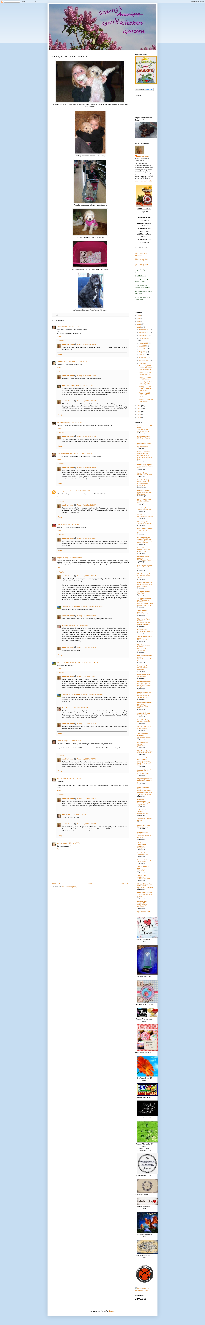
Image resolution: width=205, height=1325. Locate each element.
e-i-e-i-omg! (141, 508)
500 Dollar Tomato (143, 591)
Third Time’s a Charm (144, 560)
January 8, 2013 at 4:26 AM (77, 361)
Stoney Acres (142, 473)
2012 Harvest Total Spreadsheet (141, 260)
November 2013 (145, 332)
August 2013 (143, 343)
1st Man (60, 422)
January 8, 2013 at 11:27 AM (86, 436)
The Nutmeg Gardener (141, 876)
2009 (139, 414)
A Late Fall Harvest (143, 773)
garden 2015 (141, 746)
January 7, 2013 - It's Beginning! (146, 400)
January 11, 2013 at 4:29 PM (86, 723)
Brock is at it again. (143, 813)
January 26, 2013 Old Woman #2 (145, 373)
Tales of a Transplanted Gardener (142, 844)
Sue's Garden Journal (142, 611)
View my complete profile (143, 181)
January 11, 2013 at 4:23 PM (78, 625)
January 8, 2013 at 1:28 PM (86, 505)
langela (59, 557)
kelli (58, 778)
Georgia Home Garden (142, 833)
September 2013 (145, 338)
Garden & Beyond (143, 713)
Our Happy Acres (143, 436)
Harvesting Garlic (142, 827)
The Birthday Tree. (143, 854)
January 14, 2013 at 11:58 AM (71, 778)
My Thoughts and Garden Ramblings (144, 538)
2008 (139, 417)
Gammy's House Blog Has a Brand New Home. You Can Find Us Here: (145, 792)
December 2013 (145, 329)
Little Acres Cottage (144, 892)
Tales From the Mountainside (142, 758)
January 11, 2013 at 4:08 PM (71, 741)
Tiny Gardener (142, 515)
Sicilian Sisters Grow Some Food (144, 885)
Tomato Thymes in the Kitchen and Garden (144, 600)
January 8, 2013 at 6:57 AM (72, 422)
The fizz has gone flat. (144, 509)
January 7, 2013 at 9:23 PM (69, 326)
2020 (139, 318)
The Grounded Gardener (142, 734)
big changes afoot (142, 446)
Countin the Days (143, 480)
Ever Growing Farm (144, 499)
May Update (141, 848)
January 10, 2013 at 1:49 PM (86, 676)
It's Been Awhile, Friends (145, 516)
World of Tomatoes (143, 640)
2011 (139, 409)
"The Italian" (141, 870)
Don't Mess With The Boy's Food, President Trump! (144, 685)
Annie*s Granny (68, 344)
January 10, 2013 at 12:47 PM (88, 662)
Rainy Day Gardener (144, 582)
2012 (139, 406)
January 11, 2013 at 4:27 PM (86, 759)
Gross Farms (142, 629)
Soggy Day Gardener (144, 666)
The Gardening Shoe (144, 574)
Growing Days (142, 853)
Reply (59, 336)
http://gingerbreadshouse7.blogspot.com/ (144, 780)
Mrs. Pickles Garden (144, 565)
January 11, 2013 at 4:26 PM (78, 708)
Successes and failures (144, 523)
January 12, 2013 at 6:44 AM (83, 385)
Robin (59, 741)
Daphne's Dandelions (141, 800)
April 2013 (142, 355)
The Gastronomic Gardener (143, 646)
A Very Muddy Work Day (145, 631)
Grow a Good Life (143, 452)
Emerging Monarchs (143, 721)
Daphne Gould (62, 361)
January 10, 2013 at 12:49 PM (93, 606)
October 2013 (144, 335)
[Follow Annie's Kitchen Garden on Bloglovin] (144, 90)
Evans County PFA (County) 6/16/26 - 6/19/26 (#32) (143, 483)
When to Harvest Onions (144, 475)
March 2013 (143, 357)
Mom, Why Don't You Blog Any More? (146, 382)
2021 (139, 315)
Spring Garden (141, 861)
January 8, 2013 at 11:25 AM (86, 344)
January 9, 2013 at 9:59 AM (86, 538)
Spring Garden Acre (144, 825)
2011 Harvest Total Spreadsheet (141, 265)
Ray (58, 326)
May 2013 (142, 352)
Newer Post (56, 883)
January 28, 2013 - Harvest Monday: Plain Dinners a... (145, 367)
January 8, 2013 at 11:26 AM (86, 375)
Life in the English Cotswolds (144, 444)
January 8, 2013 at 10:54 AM (82, 453)
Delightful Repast (143, 490)
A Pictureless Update (143, 879)
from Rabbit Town (143, 674)
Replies (61, 340)
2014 (139, 324)
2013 (139, 327)
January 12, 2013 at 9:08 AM (86, 401)
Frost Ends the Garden (144, 614)
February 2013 (144, 360)
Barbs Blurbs (142, 548)
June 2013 (143, 349)
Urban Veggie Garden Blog (142, 902)
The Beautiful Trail (144, 727)
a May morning (141, 728)
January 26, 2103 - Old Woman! (145, 378)
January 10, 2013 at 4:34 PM (93, 694)
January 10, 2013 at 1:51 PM (86, 616)
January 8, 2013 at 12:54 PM (80, 491)
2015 (139, 321)
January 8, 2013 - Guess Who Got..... (145, 395)
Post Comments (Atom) (69, 887)
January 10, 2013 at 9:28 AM (86, 576)
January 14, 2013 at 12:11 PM (87, 798)
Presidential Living (144, 860)
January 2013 (144, 363)
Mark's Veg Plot (142, 522)
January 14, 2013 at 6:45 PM (70, 843)
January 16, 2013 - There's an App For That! (145, 388)
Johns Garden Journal (142, 810)
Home (91, 883)
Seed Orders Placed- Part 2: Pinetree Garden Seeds (144, 763)
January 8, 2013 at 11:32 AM (86, 467)
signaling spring (142, 676)
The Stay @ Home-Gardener (72, 606)
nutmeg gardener (63, 491)
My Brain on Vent (143, 912)
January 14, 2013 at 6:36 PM (86, 824)
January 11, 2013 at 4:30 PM (86, 647)
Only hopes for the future (145, 887)
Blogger (111, 1311)
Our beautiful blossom (144, 737)
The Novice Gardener (145, 751)
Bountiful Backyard (144, 720)
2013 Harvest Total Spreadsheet (141, 254)
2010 (139, 411)
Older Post (124, 883)
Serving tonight (142, 715)
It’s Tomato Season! (143, 438)
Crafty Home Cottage (144, 464)
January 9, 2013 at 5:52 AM (69, 524)
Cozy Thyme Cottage (64, 453)
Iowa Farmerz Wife (144, 681)
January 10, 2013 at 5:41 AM (72, 557)
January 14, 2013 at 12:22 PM (76, 814)
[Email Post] (56, 315)
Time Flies (140, 593)
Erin (58, 524)
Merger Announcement (144, 752)
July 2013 (142, 346)
